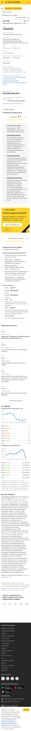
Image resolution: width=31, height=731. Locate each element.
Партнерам (4, 668)
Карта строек (5, 638)
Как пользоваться (6, 655)
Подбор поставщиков (7, 640)
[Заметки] (24, 21)
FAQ (2, 658)
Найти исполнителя (6, 650)
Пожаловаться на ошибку (9, 15)
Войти (7, 229)
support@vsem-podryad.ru (11, 701)
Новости (3, 663)
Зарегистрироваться (12, 225)
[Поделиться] (27, 21)
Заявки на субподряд (7, 635)
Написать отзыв (7, 12)
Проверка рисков (9, 109)
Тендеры (4, 633)
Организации (5, 643)
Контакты (4, 670)
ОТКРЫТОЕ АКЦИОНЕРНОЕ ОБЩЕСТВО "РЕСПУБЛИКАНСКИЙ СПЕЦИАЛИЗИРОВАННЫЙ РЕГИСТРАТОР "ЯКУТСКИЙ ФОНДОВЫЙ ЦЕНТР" (15, 81)
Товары (3, 648)
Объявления (5, 645)
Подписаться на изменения (13, 8)
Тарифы (3, 653)
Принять (26, 709)
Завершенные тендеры (8, 631)
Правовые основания (7, 665)
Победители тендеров (7, 628)
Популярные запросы (7, 660)
